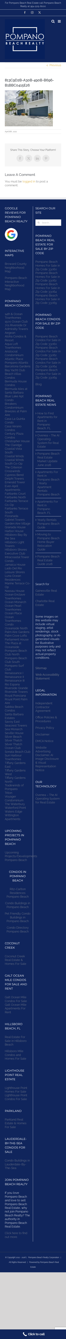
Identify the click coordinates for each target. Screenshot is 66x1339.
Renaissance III (15, 680)
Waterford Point (15, 807)
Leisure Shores (15, 572)
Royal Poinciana (16, 695)
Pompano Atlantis (16, 362)
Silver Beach (13, 736)
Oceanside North (16, 628)
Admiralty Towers (16, 329)
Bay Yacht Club (15, 370)
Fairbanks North (15, 497)
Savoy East (12, 721)
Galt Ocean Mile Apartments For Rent (15, 1008)
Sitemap (41, 668)
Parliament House (17, 639)
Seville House (14, 733)
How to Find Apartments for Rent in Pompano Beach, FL (47, 421)
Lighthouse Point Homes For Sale (16, 1089)
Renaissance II (14, 677)
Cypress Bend (14, 475)
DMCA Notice (44, 741)
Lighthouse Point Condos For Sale (16, 1097)
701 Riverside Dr (15, 325)
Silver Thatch (13, 740)
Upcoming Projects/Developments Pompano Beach (21, 856)
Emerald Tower (15, 482)
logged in (29, 181)
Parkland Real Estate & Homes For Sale (15, 1123)
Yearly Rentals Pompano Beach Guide (48, 523)
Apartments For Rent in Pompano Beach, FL (47, 507)
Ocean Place (13, 613)
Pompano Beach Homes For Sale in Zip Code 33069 (47, 299)
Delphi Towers (14, 478)
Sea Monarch (13, 729)
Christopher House (17, 441)
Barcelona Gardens (17, 366)
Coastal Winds (14, 456)
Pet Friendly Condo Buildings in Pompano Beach (17, 917)
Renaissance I (14, 673)
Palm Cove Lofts (16, 635)
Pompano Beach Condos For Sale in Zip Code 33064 (48, 362)
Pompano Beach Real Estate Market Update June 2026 (48, 459)
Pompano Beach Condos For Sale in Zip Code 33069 (48, 373)
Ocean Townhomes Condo (13, 620)
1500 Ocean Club (16, 321)
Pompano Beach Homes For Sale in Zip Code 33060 (47, 265)
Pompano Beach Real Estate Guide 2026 (48, 560)
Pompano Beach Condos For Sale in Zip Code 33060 (48, 340)
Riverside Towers (16, 691)
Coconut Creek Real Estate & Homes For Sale (15, 960)
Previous (55, 65)
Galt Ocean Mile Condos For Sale (16, 999)
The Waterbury (15, 804)
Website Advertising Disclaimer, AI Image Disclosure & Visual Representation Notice (47, 759)
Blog (38, 384)
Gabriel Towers (15, 519)
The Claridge (13, 445)
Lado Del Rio (13, 568)
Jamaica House (15, 564)
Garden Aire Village (17, 523)
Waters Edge (13, 811)
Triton (8, 792)
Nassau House (15, 590)
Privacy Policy (44, 727)
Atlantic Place (14, 359)
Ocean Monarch (15, 602)
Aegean (10, 332)
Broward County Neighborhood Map (16, 267)
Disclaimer (42, 734)
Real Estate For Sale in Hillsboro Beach (16, 1040)
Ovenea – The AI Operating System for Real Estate (48, 441)
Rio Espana (12, 684)
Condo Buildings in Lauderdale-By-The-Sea (17, 1164)
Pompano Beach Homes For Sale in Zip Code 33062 (47, 276)
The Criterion (13, 467)
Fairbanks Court (15, 493)
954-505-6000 (38, 6)
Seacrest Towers (16, 725)
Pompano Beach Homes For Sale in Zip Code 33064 (47, 287)
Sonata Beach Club (17, 751)
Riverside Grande (16, 688)
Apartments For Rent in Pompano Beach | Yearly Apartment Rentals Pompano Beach (48, 483)
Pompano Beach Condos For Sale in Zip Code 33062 (48, 351)
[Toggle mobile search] (53, 21)
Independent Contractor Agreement (43, 707)
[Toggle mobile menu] (59, 21)
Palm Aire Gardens (17, 632)
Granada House (15, 527)
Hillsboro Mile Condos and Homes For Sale (15, 1054)
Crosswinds (12, 471)
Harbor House (14, 531)
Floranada (11, 516)
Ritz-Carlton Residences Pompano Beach (18, 892)
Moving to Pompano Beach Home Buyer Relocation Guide (48, 542)
